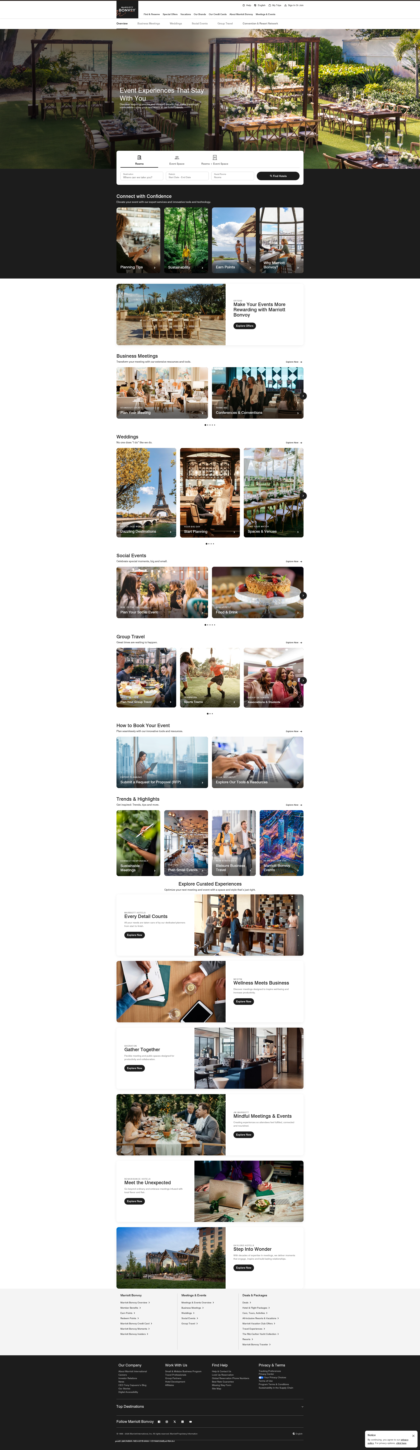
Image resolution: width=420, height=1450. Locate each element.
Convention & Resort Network (260, 23)
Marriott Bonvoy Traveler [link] (255, 1344)
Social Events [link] (188, 1318)
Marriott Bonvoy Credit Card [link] (134, 1323)
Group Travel (225, 23)
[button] (259, 5)
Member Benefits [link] (129, 1307)
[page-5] (214, 624)
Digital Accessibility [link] (128, 1392)
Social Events (200, 23)
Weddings (176, 23)
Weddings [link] (186, 1313)
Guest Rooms (220, 174)
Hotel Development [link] (175, 1381)
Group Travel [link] (188, 1323)
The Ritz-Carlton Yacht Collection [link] (259, 1334)
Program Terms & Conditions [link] (274, 1384)
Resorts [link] (246, 1339)
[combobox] (141, 176)
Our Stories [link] (124, 1388)
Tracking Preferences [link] (270, 1371)
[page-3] (211, 543)
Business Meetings (148, 23)
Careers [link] (122, 1374)
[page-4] (213, 543)
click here (401, 1443)
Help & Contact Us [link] (221, 1371)
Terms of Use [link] (266, 1381)
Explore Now (292, 361)
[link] (272, 1377)
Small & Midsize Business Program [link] (183, 1371)
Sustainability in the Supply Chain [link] (276, 1387)
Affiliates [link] (169, 1385)
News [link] (121, 1381)
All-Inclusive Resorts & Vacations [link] (259, 1318)
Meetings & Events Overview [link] (196, 1302)
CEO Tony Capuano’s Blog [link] (132, 1385)
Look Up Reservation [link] (223, 1374)
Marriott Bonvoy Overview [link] (133, 1302)
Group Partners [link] (173, 1378)
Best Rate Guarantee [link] (223, 1381)
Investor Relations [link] (127, 1378)
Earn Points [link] (126, 1313)
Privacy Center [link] (266, 1374)
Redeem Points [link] (128, 1318)
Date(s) (172, 174)
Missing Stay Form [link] (221, 1385)
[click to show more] (303, 396)
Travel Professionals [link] (175, 1374)
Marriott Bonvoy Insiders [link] (133, 1334)
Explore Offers (244, 325)
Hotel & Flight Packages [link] (254, 1307)
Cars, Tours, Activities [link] (253, 1313)
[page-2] (208, 543)
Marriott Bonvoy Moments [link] (133, 1328)
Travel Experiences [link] (252, 1328)
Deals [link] (245, 1302)
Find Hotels (280, 176)
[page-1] (206, 543)
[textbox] (187, 176)
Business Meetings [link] (191, 1307)
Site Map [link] (216, 1388)
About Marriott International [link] (132, 1371)
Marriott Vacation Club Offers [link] (257, 1323)
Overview (122, 23)
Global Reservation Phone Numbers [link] (230, 1378)
